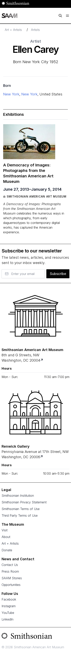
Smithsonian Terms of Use (21, 509)
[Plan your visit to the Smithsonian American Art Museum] (35, 316)
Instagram (9, 606)
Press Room (10, 571)
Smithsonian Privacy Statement (24, 502)
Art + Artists (13, 30)
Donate (7, 550)
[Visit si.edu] (35, 637)
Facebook (9, 599)
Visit (4, 530)
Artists (35, 30)
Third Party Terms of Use (20, 515)
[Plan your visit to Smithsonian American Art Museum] (42, 360)
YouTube (8, 613)
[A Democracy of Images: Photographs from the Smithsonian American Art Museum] (29, 141)
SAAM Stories (12, 578)
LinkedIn (7, 619)
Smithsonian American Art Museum (36, 196)
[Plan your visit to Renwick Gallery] (42, 457)
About (6, 537)
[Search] (60, 16)
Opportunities (11, 585)
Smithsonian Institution (18, 495)
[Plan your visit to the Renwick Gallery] (35, 412)
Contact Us (10, 565)
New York (11, 94)
